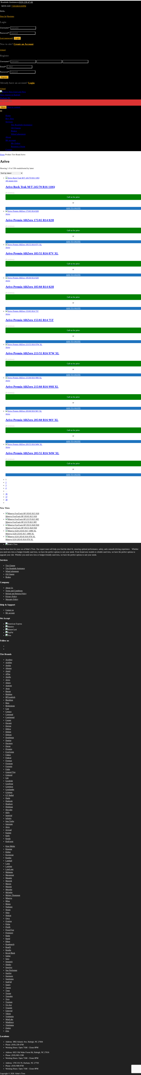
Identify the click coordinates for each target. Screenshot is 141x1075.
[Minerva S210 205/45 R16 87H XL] (20, 537)
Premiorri (9, 933)
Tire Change (10, 566)
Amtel (8, 671)
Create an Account (23, 44)
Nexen (8, 910)
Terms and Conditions (14, 591)
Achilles (9, 663)
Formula (9, 766)
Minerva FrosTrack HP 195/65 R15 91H (21, 516)
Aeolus (8, 665)
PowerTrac (10, 930)
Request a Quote (18, 146)
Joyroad (9, 830)
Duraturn (9, 743)
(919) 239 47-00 (26, 2)
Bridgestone (10, 706)
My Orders (15, 143)
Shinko (8, 965)
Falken (8, 755)
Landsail (9, 861)
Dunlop (8, 740)
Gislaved (9, 775)
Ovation (9, 921)
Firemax (9, 761)
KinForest (9, 841)
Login (31, 82)
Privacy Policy (11, 596)
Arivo (8, 214)
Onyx (8, 918)
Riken (8, 941)
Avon (8, 689)
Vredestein (10, 1017)
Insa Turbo (10, 821)
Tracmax (9, 1002)
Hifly (8, 813)
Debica (8, 729)
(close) (3, 50)
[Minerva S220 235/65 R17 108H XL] (21, 531)
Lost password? (6, 38)
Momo (8, 904)
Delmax (9, 735)
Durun (8, 746)
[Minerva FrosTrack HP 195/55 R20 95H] (22, 525)
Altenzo (9, 668)
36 (6, 494)
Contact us (10, 610)
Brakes (14, 131)
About (8, 137)
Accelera (9, 660)
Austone (9, 686)
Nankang (9, 907)
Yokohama (10, 1025)
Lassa (8, 864)
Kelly (8, 836)
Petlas (8, 924)
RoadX (8, 947)
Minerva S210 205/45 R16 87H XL (19, 539)
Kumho (8, 858)
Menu (3, 107)
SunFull (9, 982)
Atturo (8, 683)
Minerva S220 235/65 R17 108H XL (20, 534)
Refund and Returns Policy (16, 594)
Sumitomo (10, 979)
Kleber (8, 852)
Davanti (9, 723)
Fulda (8, 769)
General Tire (10, 772)
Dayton (8, 726)
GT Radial (10, 795)
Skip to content (13, 107)
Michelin (9, 892)
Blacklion (9, 700)
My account (11, 140)
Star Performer (11, 970)
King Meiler (10, 846)
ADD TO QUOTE (73, 208)
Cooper (8, 720)
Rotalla (8, 950)
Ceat (7, 709)
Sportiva (9, 967)
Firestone (9, 764)
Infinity (8, 818)
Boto (7, 703)
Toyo (8, 999)
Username (5, 28)
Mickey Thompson (13, 895)
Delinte (8, 732)
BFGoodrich (10, 697)
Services (9, 122)
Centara (8, 712)
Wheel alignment (18, 134)
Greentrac (9, 787)
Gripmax (9, 792)
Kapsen (8, 833)
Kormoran (9, 855)
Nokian (8, 916)
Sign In (3, 16)
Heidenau (9, 807)
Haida (8, 798)
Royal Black (10, 953)
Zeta (7, 1031)
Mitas (8, 901)
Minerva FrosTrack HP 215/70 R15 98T (21, 522)
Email (3, 67)
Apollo (8, 677)
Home (8, 115)
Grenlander (10, 790)
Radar (8, 936)
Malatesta (9, 872)
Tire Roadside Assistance (21, 125)
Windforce (10, 1022)
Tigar (8, 991)
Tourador (9, 996)
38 (6, 500)
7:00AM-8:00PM (18, 6)
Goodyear (9, 784)
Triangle (9, 1008)
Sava (7, 959)
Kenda (8, 839)
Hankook (9, 801)
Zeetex (8, 1028)
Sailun (8, 956)
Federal (8, 758)
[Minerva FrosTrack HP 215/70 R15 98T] (22, 519)
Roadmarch (10, 944)
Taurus (8, 988)
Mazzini (9, 887)
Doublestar (10, 738)
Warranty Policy (12, 599)
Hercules (9, 810)
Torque (8, 993)
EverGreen (10, 752)
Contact (9, 149)
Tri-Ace (9, 1005)
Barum (8, 691)
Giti (7, 778)
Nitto (8, 913)
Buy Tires (10, 118)
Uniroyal (9, 1011)
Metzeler (9, 890)
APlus (8, 674)
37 (6, 497)
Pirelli (8, 927)
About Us (9, 588)
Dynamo (9, 749)
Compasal (9, 715)
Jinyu (8, 827)
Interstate (9, 824)
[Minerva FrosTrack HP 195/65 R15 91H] (22, 513)
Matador (9, 878)
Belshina (9, 694)
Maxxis (8, 884)
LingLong (9, 869)
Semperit (9, 962)
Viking (8, 1014)
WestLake (9, 1019)
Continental (10, 717)
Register (10, 16)
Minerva (9, 898)
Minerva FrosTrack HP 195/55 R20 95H (21, 528)
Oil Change (16, 128)
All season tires (11, 181)
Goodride (9, 781)
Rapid (8, 939)
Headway (9, 804)
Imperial (9, 815)
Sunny (8, 985)
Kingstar (9, 849)
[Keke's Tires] (14, 98)
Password (4, 33)
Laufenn (9, 866)
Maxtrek (9, 881)
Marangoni (10, 875)
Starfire (8, 973)
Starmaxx (9, 976)
